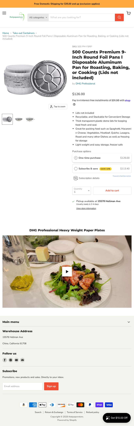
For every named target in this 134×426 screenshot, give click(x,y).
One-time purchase (89, 157)
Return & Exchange (54, 412)
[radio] (75, 158)
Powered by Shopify (67, 420)
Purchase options (81, 151)
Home (5, 33)
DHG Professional (85, 83)
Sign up (51, 386)
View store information (86, 208)
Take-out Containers (23, 33)
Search (38, 412)
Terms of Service (75, 412)
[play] (67, 271)
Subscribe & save (94, 168)
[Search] (119, 17)
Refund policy (92, 412)
